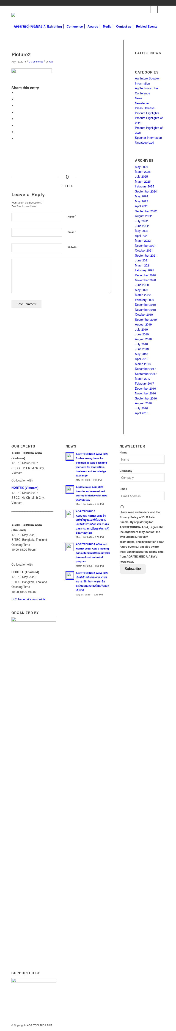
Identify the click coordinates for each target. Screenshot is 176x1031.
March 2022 (143, 240)
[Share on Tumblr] (17, 119)
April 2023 (141, 206)
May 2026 (141, 166)
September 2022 (146, 211)
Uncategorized (144, 142)
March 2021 (143, 265)
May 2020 (141, 290)
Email (72, 231)
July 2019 (141, 329)
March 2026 (143, 171)
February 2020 (144, 299)
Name (72, 216)
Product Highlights (147, 113)
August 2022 (143, 216)
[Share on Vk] (17, 125)
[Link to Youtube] (154, 9)
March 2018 (143, 364)
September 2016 (146, 398)
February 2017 (144, 383)
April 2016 (141, 413)
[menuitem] (20, 26)
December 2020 (145, 275)
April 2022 (141, 235)
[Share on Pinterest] (17, 106)
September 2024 (146, 191)
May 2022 (141, 230)
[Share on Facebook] (17, 93)
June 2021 (142, 260)
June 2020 (142, 285)
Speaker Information (148, 137)
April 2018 (141, 359)
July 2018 (141, 344)
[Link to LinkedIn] (161, 9)
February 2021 (144, 270)
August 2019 (143, 324)
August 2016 (143, 403)
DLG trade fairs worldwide (28, 599)
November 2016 (145, 393)
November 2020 (145, 280)
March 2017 (143, 378)
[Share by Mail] (17, 138)
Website (72, 247)
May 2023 (141, 201)
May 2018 (141, 354)
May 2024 (141, 196)
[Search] (15, 53)
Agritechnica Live (146, 88)
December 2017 (145, 368)
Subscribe (132, 569)
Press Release (144, 108)
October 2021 (144, 250)
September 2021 (146, 255)
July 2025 (141, 176)
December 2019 (145, 304)
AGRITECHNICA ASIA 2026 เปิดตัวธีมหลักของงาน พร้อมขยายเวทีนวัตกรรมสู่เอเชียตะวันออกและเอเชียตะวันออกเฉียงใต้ (92, 581)
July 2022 (141, 221)
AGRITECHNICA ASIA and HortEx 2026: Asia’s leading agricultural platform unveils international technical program (93, 552)
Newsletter (142, 103)
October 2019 (144, 314)
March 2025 (143, 181)
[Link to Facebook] (147, 9)
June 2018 (142, 349)
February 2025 (144, 186)
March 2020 (143, 294)
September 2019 (146, 319)
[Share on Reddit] (17, 132)
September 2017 (146, 373)
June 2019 (142, 334)
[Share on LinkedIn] (17, 112)
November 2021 (145, 245)
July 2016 (141, 408)
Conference (142, 93)
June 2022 (142, 226)
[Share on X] (17, 99)
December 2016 (145, 388)
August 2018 (143, 339)
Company (126, 471)
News (138, 98)
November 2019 (145, 309)
